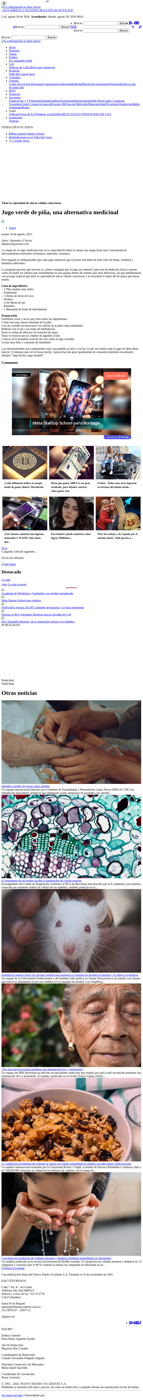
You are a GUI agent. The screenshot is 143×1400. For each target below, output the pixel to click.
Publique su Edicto (47, 114)
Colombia (14, 77)
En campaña (16, 60)
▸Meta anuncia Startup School (26, 133)
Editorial (77, 84)
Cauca (31, 74)
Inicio (12, 47)
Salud (102, 104)
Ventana (115, 84)
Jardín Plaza (96, 100)
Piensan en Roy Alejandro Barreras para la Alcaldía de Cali (36, 614)
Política (13, 57)
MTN (12, 90)
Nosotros (14, 50)
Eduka (45, 100)
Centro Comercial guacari (36, 104)
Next (4, 548)
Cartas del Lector (19, 84)
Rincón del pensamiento (96, 84)
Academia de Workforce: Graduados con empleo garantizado (37, 593)
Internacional (81, 100)
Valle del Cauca (18, 74)
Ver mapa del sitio (12, 1395)
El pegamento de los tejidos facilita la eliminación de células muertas (41, 880)
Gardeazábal (65, 84)
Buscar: (19, 26)
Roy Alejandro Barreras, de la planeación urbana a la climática (38, 621)
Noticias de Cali (18, 67)
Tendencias (125, 104)
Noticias (14, 114)
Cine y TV (24, 100)
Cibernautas (36, 84)
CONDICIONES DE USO (95, 114)
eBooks (24, 107)
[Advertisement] (71, 171)
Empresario (15, 117)
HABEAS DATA (68, 114)
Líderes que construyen (41, 67)
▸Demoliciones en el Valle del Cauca (30, 137)
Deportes (36, 100)
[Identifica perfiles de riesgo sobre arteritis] (71, 782)
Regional (14, 70)
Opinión (14, 80)
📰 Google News (19, 140)
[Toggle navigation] (4, 3)
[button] (14, 26)
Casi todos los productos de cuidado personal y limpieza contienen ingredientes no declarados (56, 1258)
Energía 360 (58, 104)
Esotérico (54, 100)
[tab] (17, 584)
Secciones (15, 97)
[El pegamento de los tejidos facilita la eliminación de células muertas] (71, 877)
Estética (13, 100)
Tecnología (112, 104)
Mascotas (93, 104)
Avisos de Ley (27, 114)
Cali (11, 64)
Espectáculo (67, 100)
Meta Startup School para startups (21, 600)
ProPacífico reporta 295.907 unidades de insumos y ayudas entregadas (42, 607)
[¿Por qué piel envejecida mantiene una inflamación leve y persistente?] (71, 1066)
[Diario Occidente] (21, 7)
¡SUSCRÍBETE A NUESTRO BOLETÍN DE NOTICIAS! (37, 10)
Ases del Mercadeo (77, 104)
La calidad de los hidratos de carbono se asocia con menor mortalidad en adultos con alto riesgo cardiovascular (66, 1163)
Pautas (13, 54)
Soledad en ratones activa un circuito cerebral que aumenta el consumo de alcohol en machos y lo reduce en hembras (69, 975)
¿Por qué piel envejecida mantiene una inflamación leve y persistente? (42, 1069)
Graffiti (27, 60)
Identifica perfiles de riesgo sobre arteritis (25, 786)
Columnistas (50, 84)
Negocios (14, 94)
